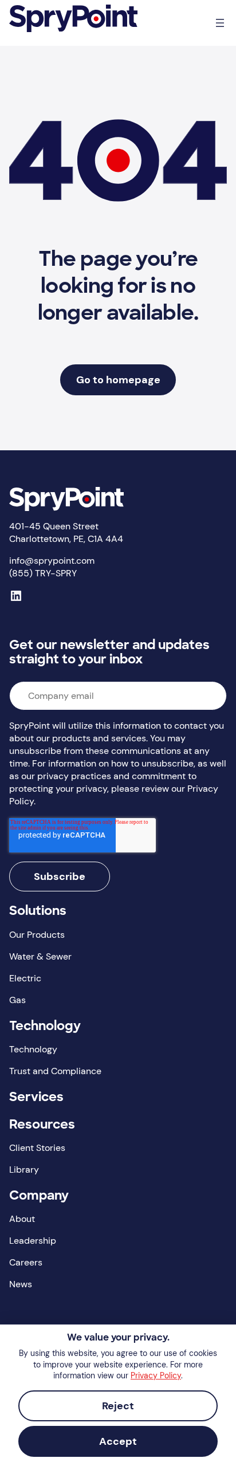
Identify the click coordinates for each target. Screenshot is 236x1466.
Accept (118, 1441)
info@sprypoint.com (52, 561)
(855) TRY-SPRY (43, 573)
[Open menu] (220, 23)
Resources (42, 1125)
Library (24, 1170)
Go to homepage (118, 380)
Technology (45, 1026)
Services (36, 1098)
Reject (118, 1406)
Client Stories (37, 1148)
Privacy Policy (156, 1375)
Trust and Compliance (55, 1071)
